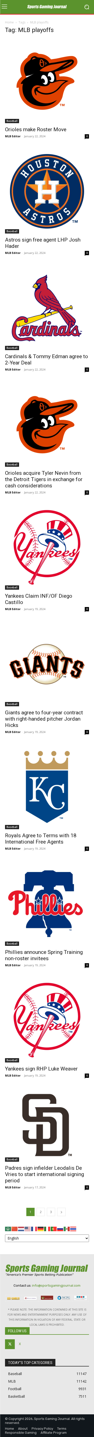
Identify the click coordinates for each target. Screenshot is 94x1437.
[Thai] (73, 1228)
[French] (34, 1228)
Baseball (12, 121)
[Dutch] (21, 1228)
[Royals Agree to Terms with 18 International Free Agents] (47, 787)
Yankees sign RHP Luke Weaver (41, 1069)
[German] (41, 1228)
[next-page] (61, 1212)
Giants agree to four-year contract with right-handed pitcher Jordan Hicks (44, 719)
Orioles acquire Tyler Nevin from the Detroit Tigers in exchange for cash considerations (43, 479)
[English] (28, 1228)
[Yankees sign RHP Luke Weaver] (47, 1020)
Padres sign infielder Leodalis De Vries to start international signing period (44, 1174)
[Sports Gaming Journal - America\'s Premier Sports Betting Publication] (47, 7)
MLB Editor (13, 136)
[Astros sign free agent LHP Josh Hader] (47, 191)
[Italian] (47, 1228)
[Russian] (60, 1228)
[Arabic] (8, 1228)
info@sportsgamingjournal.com (56, 1285)
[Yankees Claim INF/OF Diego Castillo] (47, 547)
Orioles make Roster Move (35, 129)
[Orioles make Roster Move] (47, 81)
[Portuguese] (54, 1228)
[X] (10, 1344)
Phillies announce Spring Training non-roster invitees (44, 955)
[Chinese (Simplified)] (15, 1228)
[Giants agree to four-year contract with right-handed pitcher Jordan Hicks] (47, 664)
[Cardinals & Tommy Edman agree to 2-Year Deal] (47, 308)
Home (9, 22)
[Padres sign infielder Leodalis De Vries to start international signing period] (47, 1125)
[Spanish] (67, 1228)
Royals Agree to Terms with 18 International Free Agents (40, 838)
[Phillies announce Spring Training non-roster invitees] (47, 903)
